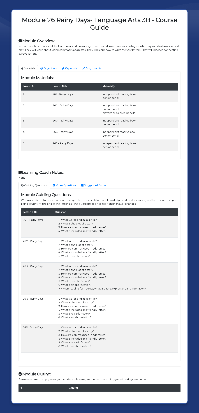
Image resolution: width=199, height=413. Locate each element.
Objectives (50, 68)
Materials (29, 68)
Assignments (93, 68)
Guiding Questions (35, 185)
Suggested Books (94, 185)
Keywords (70, 68)
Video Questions (65, 185)
